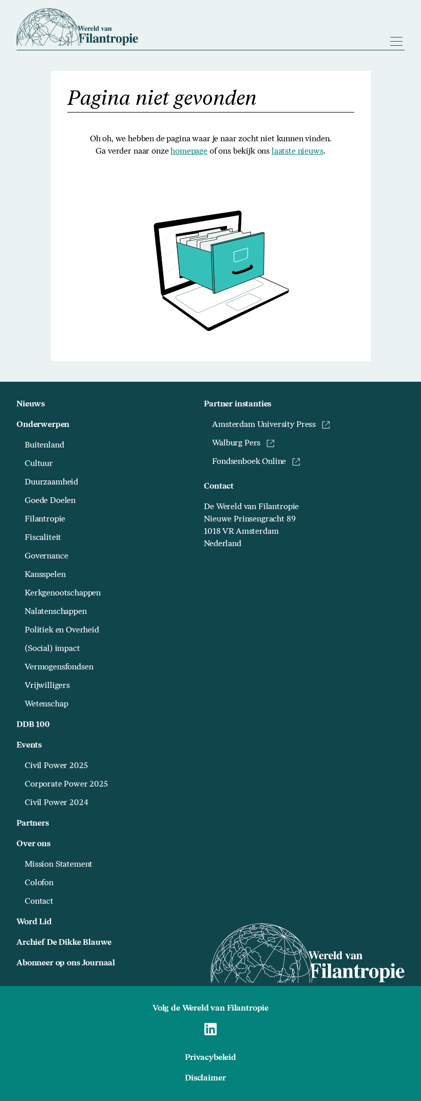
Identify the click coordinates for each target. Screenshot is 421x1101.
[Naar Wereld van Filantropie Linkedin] (210, 1029)
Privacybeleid (210, 1058)
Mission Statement (58, 865)
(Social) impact (52, 649)
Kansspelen (45, 575)
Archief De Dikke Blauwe (63, 943)
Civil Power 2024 (56, 803)
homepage (188, 151)
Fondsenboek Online (249, 462)
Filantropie (45, 519)
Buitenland (44, 445)
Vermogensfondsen (59, 667)
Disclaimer (205, 1078)
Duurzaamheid (51, 482)
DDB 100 (33, 725)
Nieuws (30, 404)
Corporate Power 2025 (66, 784)
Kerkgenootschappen (63, 593)
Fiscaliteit (43, 538)
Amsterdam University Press (264, 425)
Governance (46, 556)
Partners (32, 823)
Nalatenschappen (56, 612)
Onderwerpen (42, 425)
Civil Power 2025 (56, 766)
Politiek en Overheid (62, 630)
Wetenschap (46, 704)
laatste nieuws (297, 151)
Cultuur (39, 464)
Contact (39, 902)
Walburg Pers (236, 443)
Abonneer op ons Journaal (65, 963)
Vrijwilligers (47, 686)
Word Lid (34, 922)
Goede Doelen (50, 501)
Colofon (39, 883)
